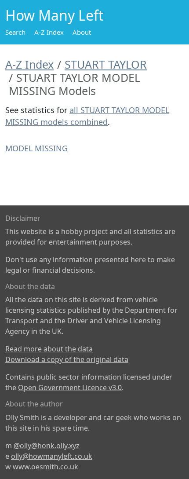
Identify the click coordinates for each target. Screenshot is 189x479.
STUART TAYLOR (106, 64)
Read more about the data (49, 349)
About (82, 32)
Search (15, 32)
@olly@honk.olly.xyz (47, 445)
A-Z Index (49, 32)
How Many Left (54, 15)
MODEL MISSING (36, 148)
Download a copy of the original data (66, 359)
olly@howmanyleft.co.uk (51, 456)
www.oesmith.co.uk (45, 467)
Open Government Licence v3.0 (70, 387)
